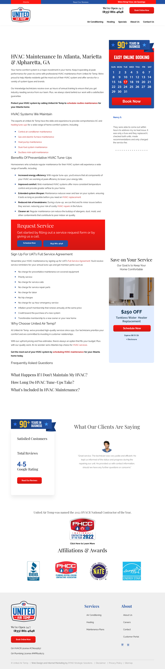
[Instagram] (128, 644)
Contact (127, 629)
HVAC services (80, 345)
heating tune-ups (19, 125)
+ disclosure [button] (131, 339)
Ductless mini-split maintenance (33, 152)
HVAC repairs (63, 206)
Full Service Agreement (79, 261)
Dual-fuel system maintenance (32, 147)
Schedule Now (29, 243)
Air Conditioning (93, 615)
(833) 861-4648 (112, 12)
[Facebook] (122, 644)
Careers (127, 622)
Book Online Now (141, 10)
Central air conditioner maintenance (35, 132)
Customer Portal (131, 636)
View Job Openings (137, 2)
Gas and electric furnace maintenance (36, 137)
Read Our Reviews (29, 480)
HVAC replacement (72, 197)
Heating (90, 622)
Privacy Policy (115, 663)
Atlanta (26, 2)
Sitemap (129, 663)
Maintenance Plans (95, 629)
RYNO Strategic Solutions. (80, 663)
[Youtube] (134, 644)
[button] (151, 134)
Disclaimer (101, 663)
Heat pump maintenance (30, 142)
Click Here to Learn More (82, 543)
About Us (127, 615)
